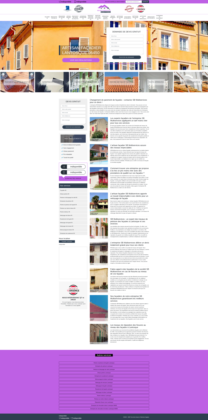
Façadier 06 (47, 17)
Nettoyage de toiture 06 (120, 17)
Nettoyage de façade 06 (135, 17)
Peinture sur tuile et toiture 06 (98, 17)
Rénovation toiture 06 (54, 17)
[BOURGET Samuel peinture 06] (104, 8)
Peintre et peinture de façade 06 (90, 17)
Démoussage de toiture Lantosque (104, 379)
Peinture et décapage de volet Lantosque (104, 369)
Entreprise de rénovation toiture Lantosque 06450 (104, 405)
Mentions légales (144, 417)
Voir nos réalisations (81, 60)
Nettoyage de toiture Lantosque (104, 392)
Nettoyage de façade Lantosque (104, 385)
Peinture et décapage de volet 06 (75, 17)
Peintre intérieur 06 (112, 17)
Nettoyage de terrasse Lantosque (104, 382)
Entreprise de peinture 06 (83, 17)
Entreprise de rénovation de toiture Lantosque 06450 (104, 408)
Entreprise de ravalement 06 (159, 17)
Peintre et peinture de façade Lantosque (104, 362)
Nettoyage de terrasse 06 (143, 17)
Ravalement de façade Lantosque (104, 389)
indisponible (66, 2)
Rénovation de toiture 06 (62, 17)
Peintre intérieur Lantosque (104, 395)
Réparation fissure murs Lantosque (104, 402)
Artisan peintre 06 (68, 17)
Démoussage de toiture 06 (151, 17)
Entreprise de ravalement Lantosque (104, 376)
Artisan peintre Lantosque (104, 372)
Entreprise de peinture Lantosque (104, 366)
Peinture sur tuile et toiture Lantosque (104, 399)
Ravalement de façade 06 (127, 17)
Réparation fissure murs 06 (105, 17)
